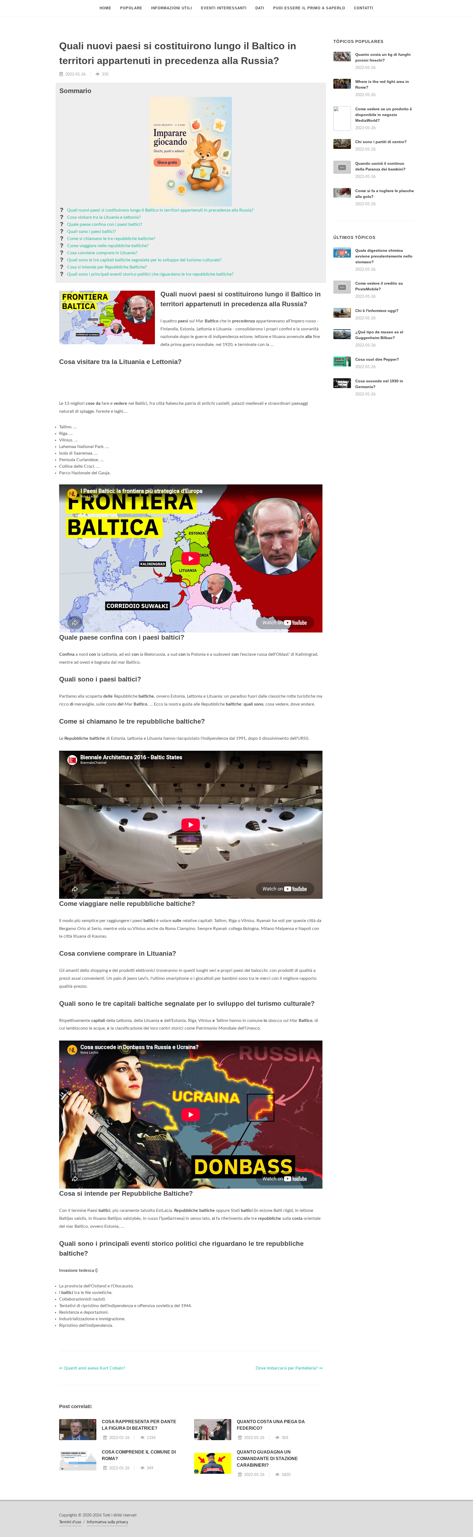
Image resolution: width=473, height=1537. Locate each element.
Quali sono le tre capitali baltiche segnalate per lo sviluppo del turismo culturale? (144, 260)
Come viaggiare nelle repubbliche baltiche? (108, 246)
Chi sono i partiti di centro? (381, 142)
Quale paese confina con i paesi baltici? (104, 224)
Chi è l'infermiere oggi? (377, 379)
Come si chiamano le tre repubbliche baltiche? (111, 238)
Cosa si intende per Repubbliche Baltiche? (107, 267)
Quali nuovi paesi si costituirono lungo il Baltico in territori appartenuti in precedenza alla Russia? (160, 210)
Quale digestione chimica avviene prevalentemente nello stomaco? (384, 325)
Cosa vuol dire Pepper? (377, 428)
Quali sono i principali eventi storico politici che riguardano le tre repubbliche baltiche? (150, 274)
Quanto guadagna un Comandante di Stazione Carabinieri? (267, 1527)
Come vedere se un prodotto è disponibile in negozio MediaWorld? (383, 115)
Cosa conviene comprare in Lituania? (102, 253)
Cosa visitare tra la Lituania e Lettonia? (104, 217)
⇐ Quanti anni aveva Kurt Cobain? (92, 1436)
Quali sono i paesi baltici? (91, 231)
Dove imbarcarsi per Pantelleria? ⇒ (289, 1436)
